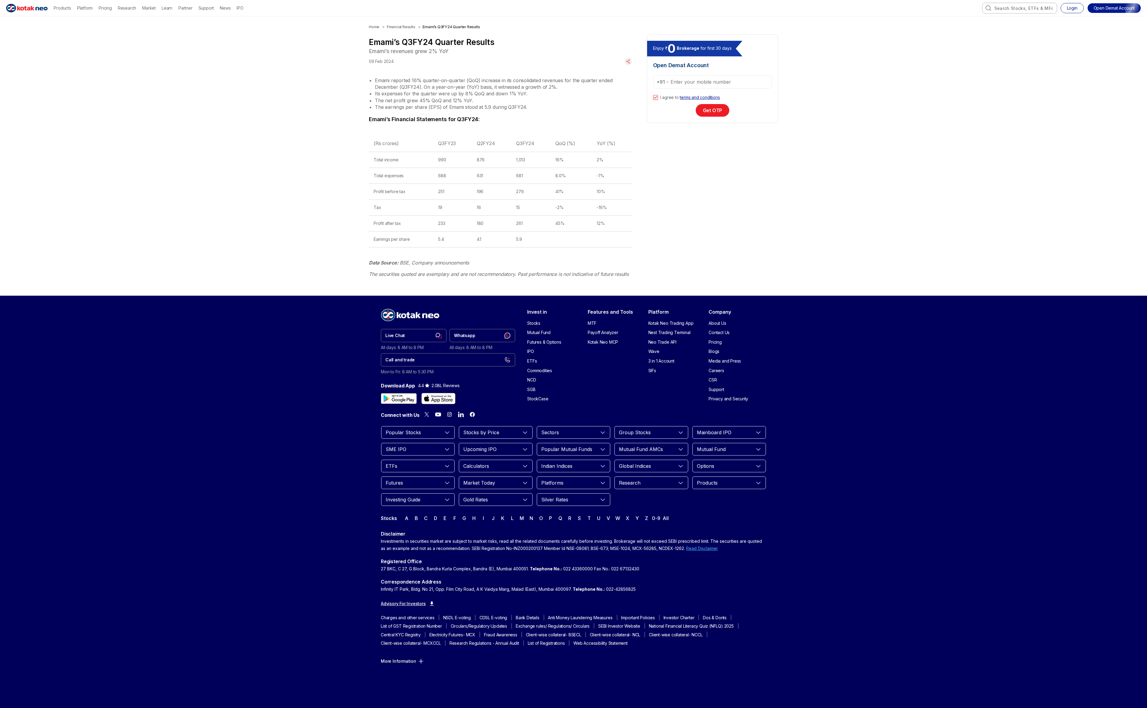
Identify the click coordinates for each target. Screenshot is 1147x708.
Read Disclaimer (702, 548)
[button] (1114, 8)
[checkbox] (655, 97)
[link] (414, 335)
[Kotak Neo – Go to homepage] (27, 8)
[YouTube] (438, 414)
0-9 (656, 518)
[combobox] (1019, 8)
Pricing (105, 7)
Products (62, 7)
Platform (85, 7)
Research (127, 7)
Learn (167, 7)
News (225, 7)
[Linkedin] (461, 414)
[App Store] (438, 398)
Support (206, 7)
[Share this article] (628, 61)
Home (374, 27)
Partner (185, 7)
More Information (398, 661)
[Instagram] (450, 414)
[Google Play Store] (399, 398)
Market (149, 7)
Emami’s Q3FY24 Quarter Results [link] (451, 27)
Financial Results (401, 27)
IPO (240, 7)
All (665, 518)
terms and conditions (700, 97)
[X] (427, 414)
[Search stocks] (988, 8)
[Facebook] (472, 414)
